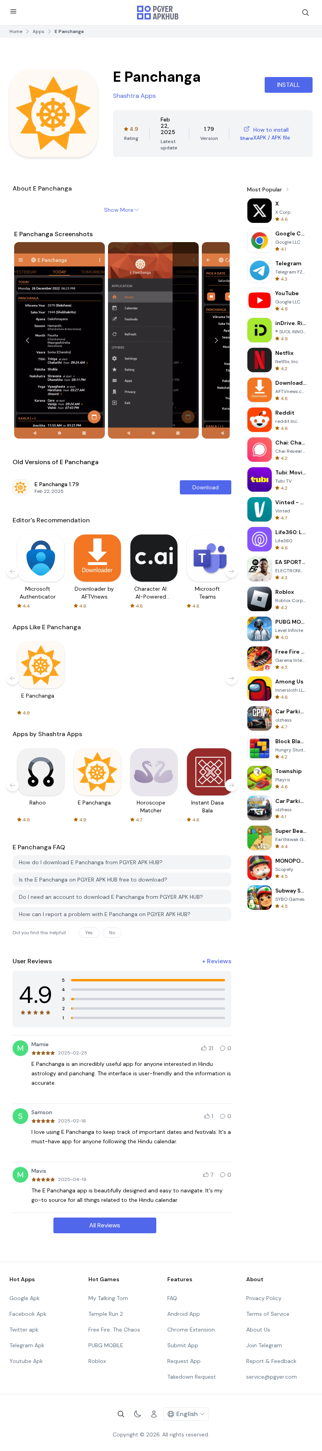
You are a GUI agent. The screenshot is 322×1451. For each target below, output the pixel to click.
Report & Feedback (271, 1361)
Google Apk (24, 1298)
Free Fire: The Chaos (114, 1329)
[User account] (154, 1414)
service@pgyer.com (271, 1376)
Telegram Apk (26, 1345)
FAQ (172, 1298)
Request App (184, 1361)
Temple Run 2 (105, 1313)
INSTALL (288, 85)
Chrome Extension (191, 1329)
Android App (183, 1313)
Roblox (97, 1361)
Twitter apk (23, 1329)
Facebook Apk (27, 1313)
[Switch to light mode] (137, 1414)
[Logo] (158, 12)
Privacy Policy (264, 1298)
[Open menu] (13, 11)
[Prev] (27, 340)
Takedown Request (191, 1376)
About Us (258, 1329)
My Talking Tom (108, 1298)
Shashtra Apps (134, 96)
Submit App (182, 1345)
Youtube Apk (26, 1361)
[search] (305, 13)
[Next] (216, 340)
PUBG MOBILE (105, 1345)
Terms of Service (267, 1313)
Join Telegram (264, 1345)
